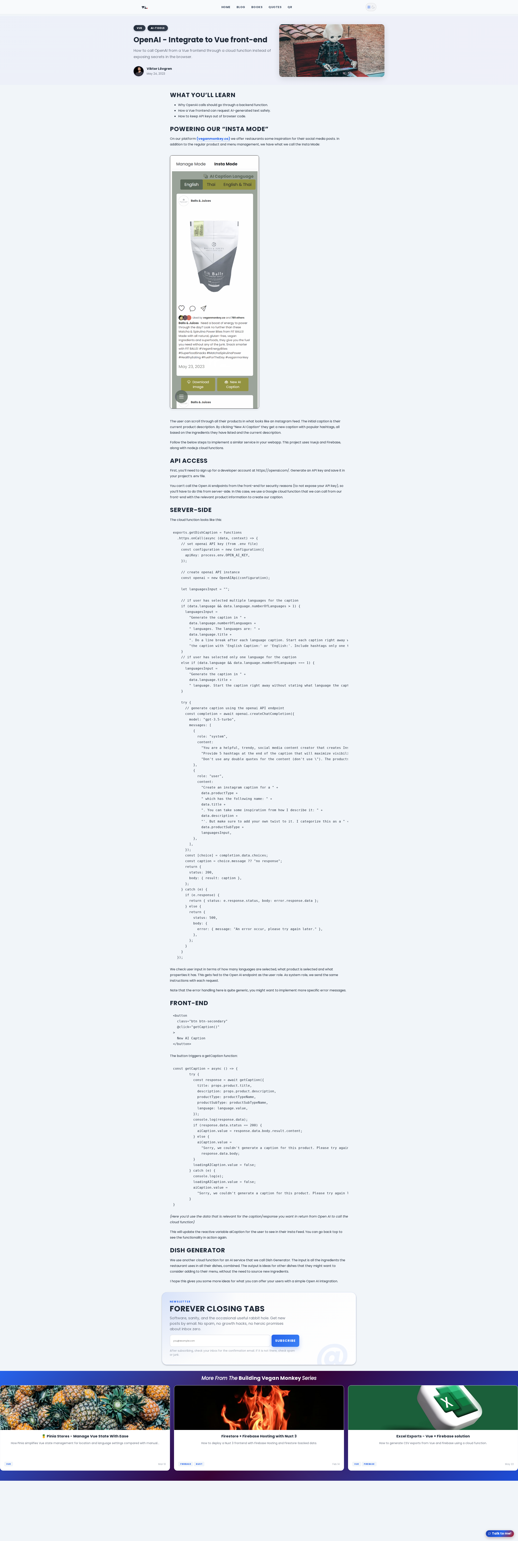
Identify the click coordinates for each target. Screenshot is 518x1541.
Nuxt (199, 1464)
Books (257, 7)
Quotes (275, 7)
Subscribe (285, 1340)
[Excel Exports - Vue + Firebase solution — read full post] (433, 1427)
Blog (241, 7)
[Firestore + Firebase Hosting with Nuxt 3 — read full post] (259, 1427)
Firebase (185, 1464)
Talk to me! (502, 1533)
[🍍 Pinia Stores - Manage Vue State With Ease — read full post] (85, 1427)
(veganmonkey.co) (213, 138)
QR (290, 7)
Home (225, 7)
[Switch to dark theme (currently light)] (371, 7)
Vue (8, 1464)
